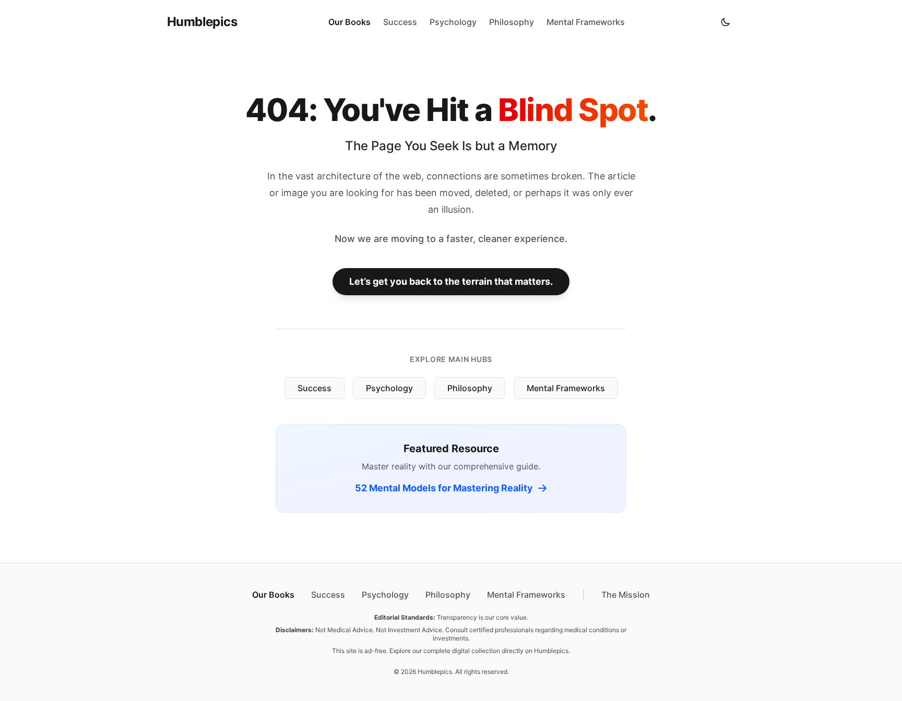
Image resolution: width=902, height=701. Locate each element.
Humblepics (202, 21)
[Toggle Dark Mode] (725, 22)
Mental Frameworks (586, 22)
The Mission (625, 594)
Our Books (349, 22)
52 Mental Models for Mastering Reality (444, 487)
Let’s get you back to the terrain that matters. (451, 281)
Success (400, 22)
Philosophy (511, 22)
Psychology (453, 22)
